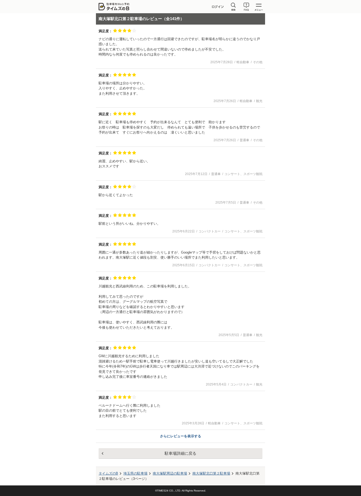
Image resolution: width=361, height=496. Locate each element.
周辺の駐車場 (170, 473)
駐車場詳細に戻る (180, 453)
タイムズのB (108, 473)
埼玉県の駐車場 (135, 473)
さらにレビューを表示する (180, 436)
